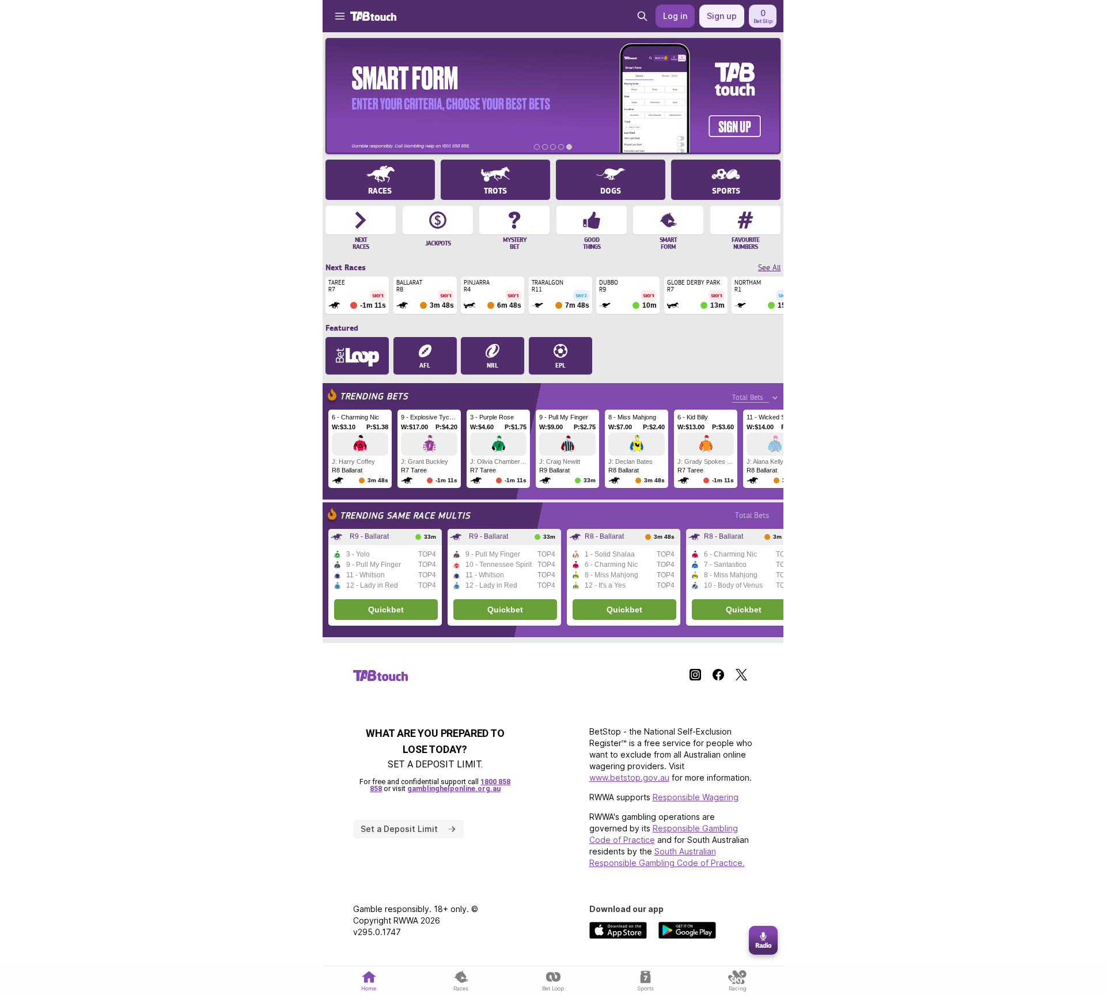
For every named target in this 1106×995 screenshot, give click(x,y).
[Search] (642, 16)
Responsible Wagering (695, 797)
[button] (334, 16)
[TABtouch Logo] (373, 16)
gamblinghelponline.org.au (454, 788)
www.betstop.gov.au (629, 777)
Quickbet (386, 609)
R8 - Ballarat (604, 536)
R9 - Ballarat (369, 536)
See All (769, 268)
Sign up (722, 16)
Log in (675, 16)
